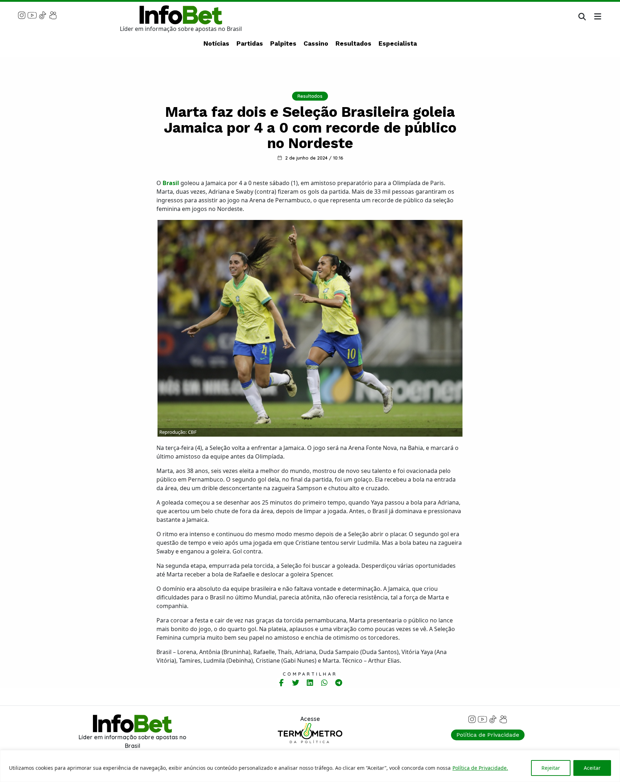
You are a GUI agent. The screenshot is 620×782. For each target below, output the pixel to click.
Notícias (216, 43)
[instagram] (21, 15)
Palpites (283, 43)
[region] (310, 766)
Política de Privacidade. (480, 767)
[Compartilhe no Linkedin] (310, 682)
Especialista (398, 43)
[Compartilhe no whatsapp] (324, 682)
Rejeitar (550, 767)
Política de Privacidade (487, 734)
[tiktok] (42, 15)
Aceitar (592, 767)
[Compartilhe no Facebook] (281, 682)
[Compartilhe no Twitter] (295, 682)
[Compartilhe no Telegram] (338, 682)
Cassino (316, 43)
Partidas (249, 43)
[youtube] (32, 15)
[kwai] (52, 15)
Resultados (353, 43)
